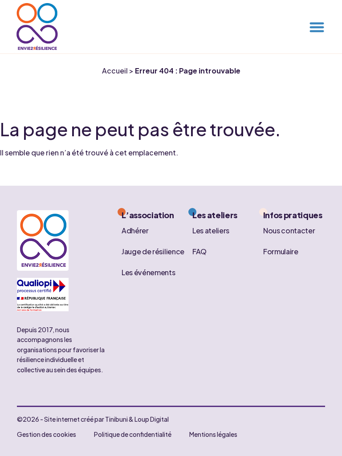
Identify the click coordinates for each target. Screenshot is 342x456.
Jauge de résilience (153, 251)
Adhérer (135, 230)
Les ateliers (210, 230)
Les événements (148, 272)
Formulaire (280, 251)
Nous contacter (289, 230)
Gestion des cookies (46, 434)
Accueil (115, 70)
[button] (317, 27)
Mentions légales (213, 434)
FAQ (199, 251)
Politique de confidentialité (132, 434)
